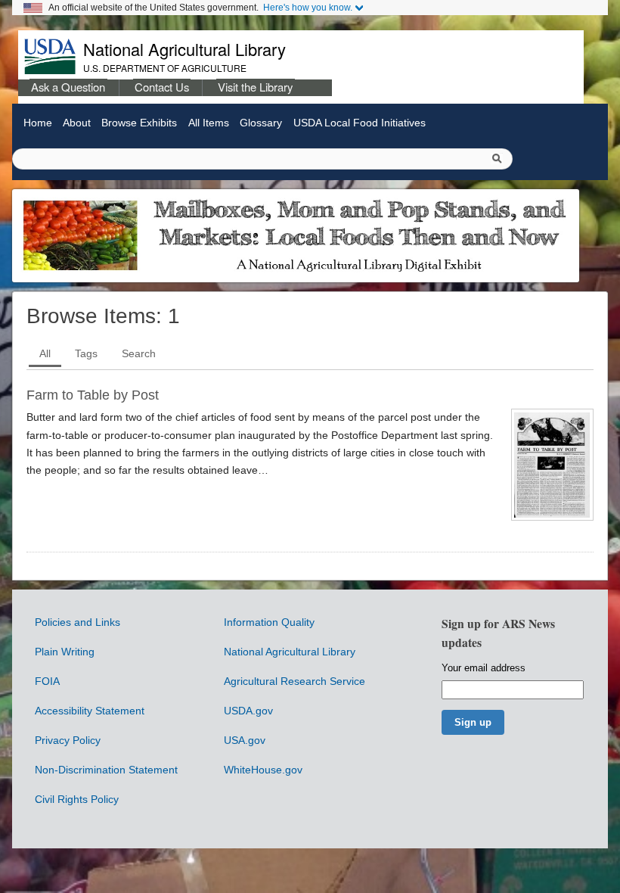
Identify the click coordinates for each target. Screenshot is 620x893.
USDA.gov (248, 711)
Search (139, 353)
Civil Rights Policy (77, 799)
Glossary (261, 123)
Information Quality (269, 622)
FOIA (47, 681)
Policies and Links (77, 622)
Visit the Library (255, 87)
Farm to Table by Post (92, 395)
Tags (86, 353)
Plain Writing (65, 652)
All (45, 353)
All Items (208, 123)
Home (37, 123)
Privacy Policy (68, 740)
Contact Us (162, 87)
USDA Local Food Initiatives (359, 123)
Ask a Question (68, 87)
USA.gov (244, 740)
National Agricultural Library (184, 49)
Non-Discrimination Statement (106, 770)
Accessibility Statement (89, 711)
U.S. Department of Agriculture (164, 67)
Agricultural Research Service (294, 681)
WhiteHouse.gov (263, 770)
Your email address (483, 668)
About (77, 123)
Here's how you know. (307, 7)
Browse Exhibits (139, 123)
